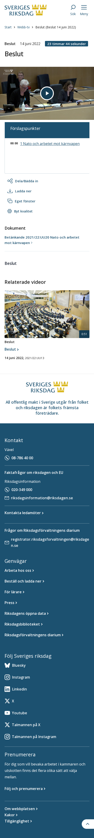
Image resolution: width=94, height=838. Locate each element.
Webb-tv (23, 27)
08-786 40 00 (22, 457)
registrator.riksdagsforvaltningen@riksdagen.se (50, 542)
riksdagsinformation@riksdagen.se (42, 497)
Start (8, 27)
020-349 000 (21, 489)
